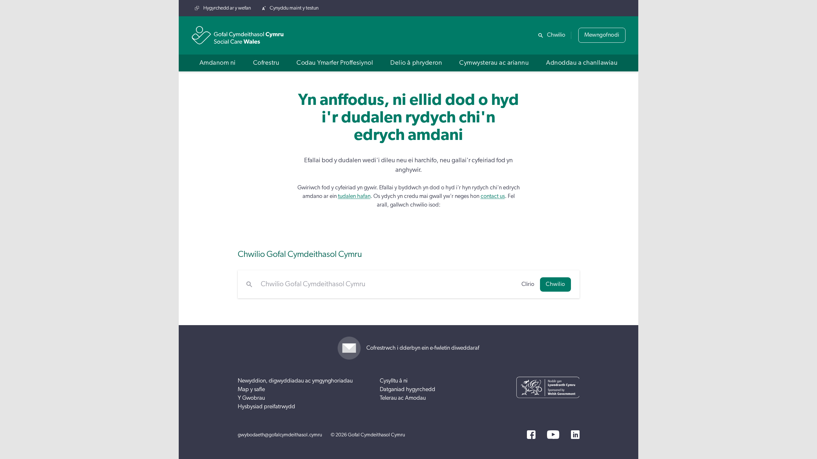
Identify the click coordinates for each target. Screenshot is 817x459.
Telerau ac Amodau (403, 398)
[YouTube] (553, 434)
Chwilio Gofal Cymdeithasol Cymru (300, 254)
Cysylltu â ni (394, 381)
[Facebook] (531, 434)
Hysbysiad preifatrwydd (266, 407)
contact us (493, 196)
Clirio (527, 284)
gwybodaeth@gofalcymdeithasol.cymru (280, 434)
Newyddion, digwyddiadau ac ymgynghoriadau (295, 381)
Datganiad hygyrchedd (407, 389)
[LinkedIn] (575, 434)
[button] (217, 63)
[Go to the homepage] (238, 35)
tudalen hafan (354, 196)
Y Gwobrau (251, 398)
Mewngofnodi (601, 35)
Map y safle (251, 389)
